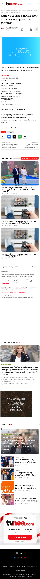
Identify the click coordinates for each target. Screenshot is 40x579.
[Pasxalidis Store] (16, 416)
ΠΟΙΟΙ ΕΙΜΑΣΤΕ (8, 567)
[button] (38, 4)
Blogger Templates (19, 574)
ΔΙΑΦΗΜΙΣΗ (20, 567)
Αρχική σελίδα (5, 10)
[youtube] (25, 558)
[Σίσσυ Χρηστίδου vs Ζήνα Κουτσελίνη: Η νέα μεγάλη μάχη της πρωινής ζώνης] (7, 499)
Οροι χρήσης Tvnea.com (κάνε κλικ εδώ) (13, 292)
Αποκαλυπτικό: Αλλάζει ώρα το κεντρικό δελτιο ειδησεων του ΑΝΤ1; (25, 461)
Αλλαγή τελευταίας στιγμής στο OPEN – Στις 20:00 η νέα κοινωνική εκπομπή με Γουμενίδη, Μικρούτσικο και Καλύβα (25, 474)
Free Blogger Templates (25, 576)
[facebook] (15, 558)
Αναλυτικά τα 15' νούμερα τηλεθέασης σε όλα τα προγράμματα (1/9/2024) (19, 255)
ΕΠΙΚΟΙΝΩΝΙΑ (20, 570)
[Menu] (2, 4)
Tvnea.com (21, 289)
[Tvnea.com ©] (14, 4)
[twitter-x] (21, 558)
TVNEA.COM (5, 283)
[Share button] (25, 136)
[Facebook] (9, 136)
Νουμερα (14, 10)
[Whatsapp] (20, 136)
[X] (14, 136)
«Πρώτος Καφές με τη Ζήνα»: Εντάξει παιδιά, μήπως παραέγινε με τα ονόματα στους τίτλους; (25, 487)
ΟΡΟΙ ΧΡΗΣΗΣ (32, 567)
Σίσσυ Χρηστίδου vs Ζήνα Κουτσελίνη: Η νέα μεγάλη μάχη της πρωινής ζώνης (26, 499)
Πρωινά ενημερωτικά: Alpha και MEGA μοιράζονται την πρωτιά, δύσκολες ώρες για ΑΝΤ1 (18, 189)
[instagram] (18, 558)
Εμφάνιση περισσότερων (29, 158)
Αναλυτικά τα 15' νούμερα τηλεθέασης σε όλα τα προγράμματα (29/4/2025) (19, 222)
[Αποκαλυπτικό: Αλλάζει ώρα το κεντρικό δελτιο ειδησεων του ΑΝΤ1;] (7, 461)
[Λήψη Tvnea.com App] (20, 529)
